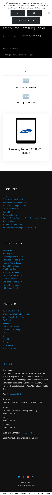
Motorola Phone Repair (12, 275)
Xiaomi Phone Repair (12, 266)
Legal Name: (8, 438)
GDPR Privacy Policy (11, 330)
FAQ (4, 333)
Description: (8, 370)
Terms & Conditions (11, 326)
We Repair (7, 320)
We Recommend (43, 493)
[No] (49, 13)
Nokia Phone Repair (11, 285)
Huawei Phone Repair (12, 263)
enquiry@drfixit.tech (17, 394)
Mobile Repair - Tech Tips (13, 317)
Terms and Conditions (10, 493)
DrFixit (7, 364)
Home (5, 196)
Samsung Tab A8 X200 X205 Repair (26, 151)
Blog (5, 336)
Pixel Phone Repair (11, 269)
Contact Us (7, 342)
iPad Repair (7, 253)
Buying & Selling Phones (13, 311)
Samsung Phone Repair (13, 257)
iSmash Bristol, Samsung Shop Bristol (19, 218)
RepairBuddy (30, 485)
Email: (5, 394)
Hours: (5, 407)
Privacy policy (26, 20)
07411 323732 (25, 433)
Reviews (6, 323)
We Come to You (10, 215)
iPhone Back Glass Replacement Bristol (19, 227)
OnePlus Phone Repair (12, 282)
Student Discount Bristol (13, 224)
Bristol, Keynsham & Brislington (16, 314)
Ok (18, 13)
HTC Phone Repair (10, 288)
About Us (6, 339)
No (34, 13)
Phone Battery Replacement (14, 205)
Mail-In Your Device (11, 209)
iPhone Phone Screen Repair (15, 202)
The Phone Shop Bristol (13, 199)
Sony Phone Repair (11, 272)
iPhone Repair (9, 250)
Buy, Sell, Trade (9, 212)
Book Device (8, 345)
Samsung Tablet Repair (13, 260)
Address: (7, 399)
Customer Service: (11, 433)
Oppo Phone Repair (11, 279)
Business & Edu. (9, 348)
